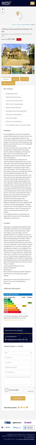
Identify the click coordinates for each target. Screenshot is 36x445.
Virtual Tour (24, 79)
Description (6, 79)
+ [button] (2, 9)
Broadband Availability (8, 83)
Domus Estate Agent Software (26, 439)
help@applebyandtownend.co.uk (14, 320)
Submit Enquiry (18, 398)
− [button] (2, 12)
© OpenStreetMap (25, 24)
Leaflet (13, 24)
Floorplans (15, 79)
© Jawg (18, 24)
